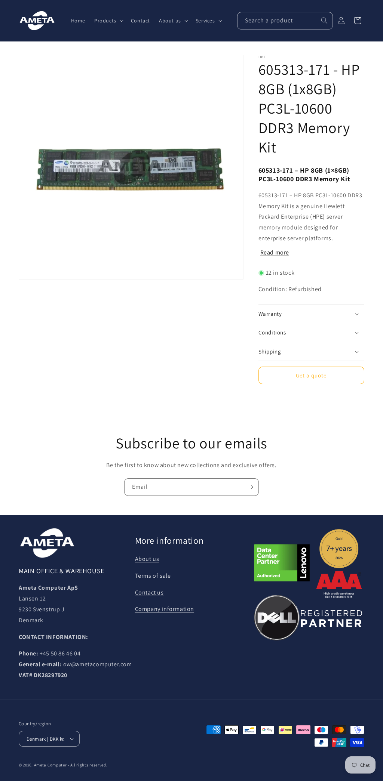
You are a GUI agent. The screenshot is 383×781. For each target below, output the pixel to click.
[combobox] (285, 20)
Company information (164, 609)
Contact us (149, 592)
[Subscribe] (250, 487)
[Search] (324, 20)
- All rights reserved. (87, 765)
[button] (108, 20)
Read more (274, 252)
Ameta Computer (50, 765)
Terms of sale (153, 576)
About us (147, 559)
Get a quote (311, 375)
